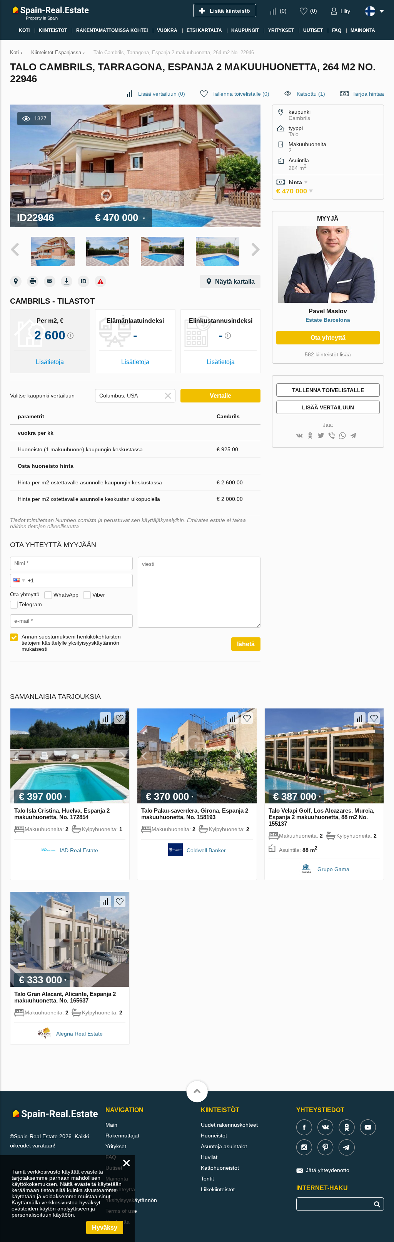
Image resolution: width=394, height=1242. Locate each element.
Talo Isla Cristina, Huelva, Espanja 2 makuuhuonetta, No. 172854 (62, 813)
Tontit (207, 1178)
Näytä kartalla (235, 281)
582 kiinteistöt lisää (328, 354)
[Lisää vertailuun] (105, 718)
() (283, 11)
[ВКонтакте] (299, 436)
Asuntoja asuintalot (224, 1146)
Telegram (30, 604)
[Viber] (332, 436)
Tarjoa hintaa (368, 94)
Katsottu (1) (311, 94)
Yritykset (115, 1146)
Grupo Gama (333, 869)
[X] (321, 436)
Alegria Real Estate (79, 1034)
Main (111, 1125)
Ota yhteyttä (328, 337)
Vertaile (220, 395)
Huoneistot (214, 1135)
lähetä (246, 644)
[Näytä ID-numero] (83, 281)
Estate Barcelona (328, 320)
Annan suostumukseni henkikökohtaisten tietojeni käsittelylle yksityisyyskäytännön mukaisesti (71, 642)
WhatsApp (65, 594)
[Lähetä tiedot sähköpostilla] (49, 281)
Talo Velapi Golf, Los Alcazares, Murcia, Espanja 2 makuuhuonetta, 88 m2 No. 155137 (321, 817)
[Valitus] (100, 281)
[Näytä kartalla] (16, 281)
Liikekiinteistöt (218, 1189)
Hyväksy (104, 1227)
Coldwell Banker (206, 850)
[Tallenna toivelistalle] (119, 718)
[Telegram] (353, 436)
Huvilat (209, 1157)
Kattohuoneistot (220, 1168)
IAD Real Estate (79, 850)
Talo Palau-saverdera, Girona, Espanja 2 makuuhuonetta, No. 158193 (194, 813)
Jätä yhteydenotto (327, 1170)
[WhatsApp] (342, 436)
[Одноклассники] (310, 436)
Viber (98, 594)
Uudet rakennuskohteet (229, 1125)
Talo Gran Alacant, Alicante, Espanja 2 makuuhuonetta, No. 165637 (65, 997)
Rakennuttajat (122, 1135)
